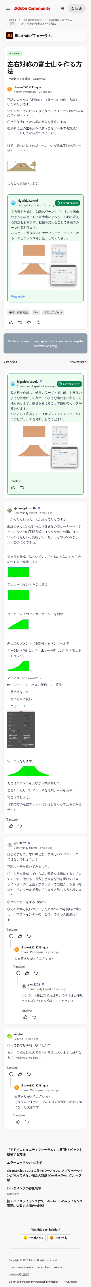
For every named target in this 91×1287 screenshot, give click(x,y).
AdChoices (72, 1281)
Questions (13, 1193)
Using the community (21, 1267)
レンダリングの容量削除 (24, 1188)
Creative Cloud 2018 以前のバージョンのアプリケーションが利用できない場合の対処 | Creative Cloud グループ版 (45, 1175)
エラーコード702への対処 (25, 1162)
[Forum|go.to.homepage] (32, 8)
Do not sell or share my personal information (34, 1281)
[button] (8, 10)
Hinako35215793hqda (27, 87)
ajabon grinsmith (25, 508)
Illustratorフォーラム (60, 19)
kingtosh (19, 1034)
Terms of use (43, 1267)
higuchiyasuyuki (27, 200)
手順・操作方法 (18, 312)
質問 (12, 23)
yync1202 (20, 843)
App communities (32, 19)
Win (36, 312)
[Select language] (62, 8)
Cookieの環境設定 (19, 1274)
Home (12, 19)
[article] (45, 434)
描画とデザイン (53, 312)
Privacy (58, 1267)
